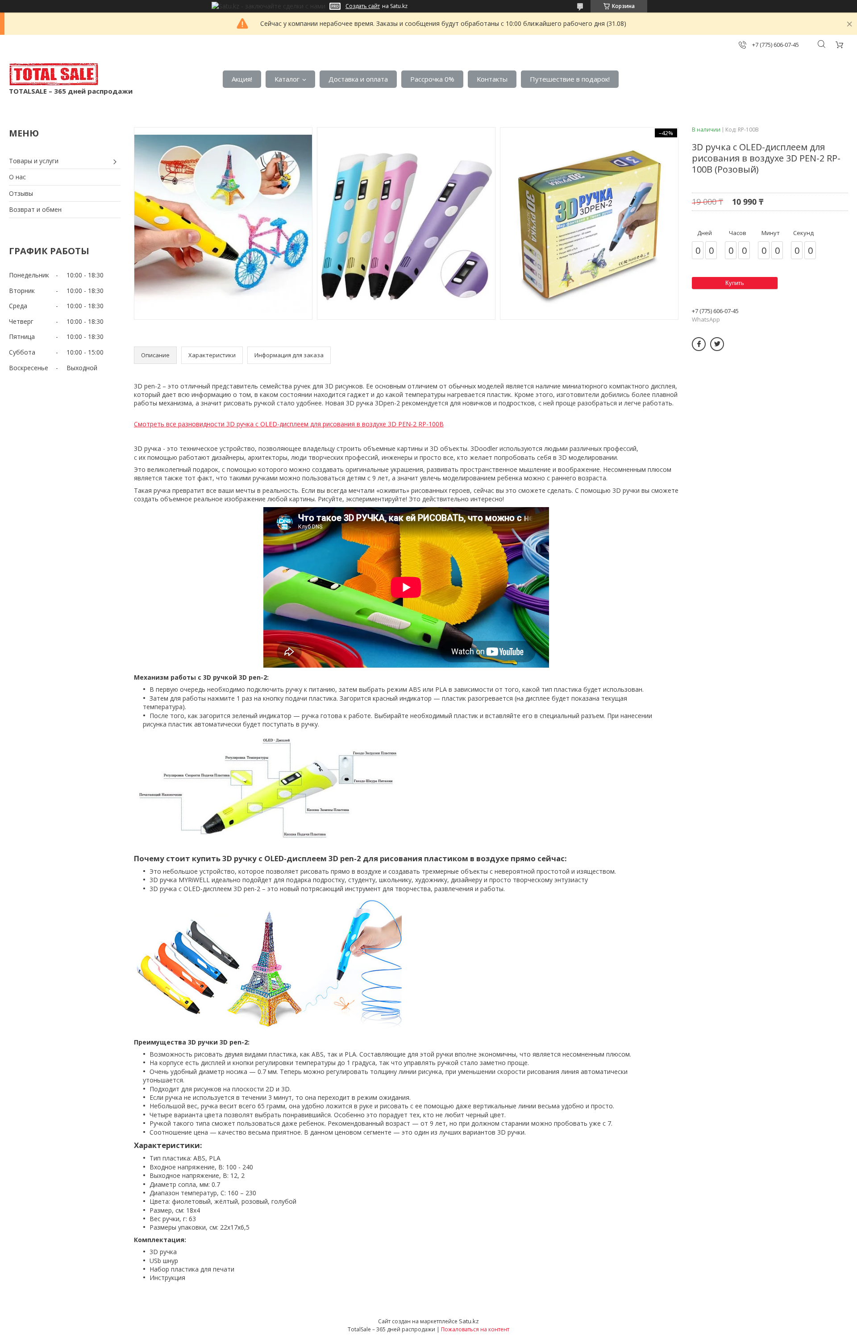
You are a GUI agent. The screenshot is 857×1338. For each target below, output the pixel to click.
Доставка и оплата (358, 78)
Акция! (242, 78)
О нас (17, 177)
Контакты (492, 78)
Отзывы (21, 193)
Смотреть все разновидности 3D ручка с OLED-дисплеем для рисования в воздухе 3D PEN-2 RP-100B (289, 424)
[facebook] (699, 344)
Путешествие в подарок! (570, 78)
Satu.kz (469, 1321)
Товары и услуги (33, 161)
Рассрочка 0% (432, 78)
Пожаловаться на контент (475, 1329)
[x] (717, 344)
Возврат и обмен (35, 209)
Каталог (287, 78)
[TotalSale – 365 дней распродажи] (53, 74)
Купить (734, 283)
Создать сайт (362, 6)
